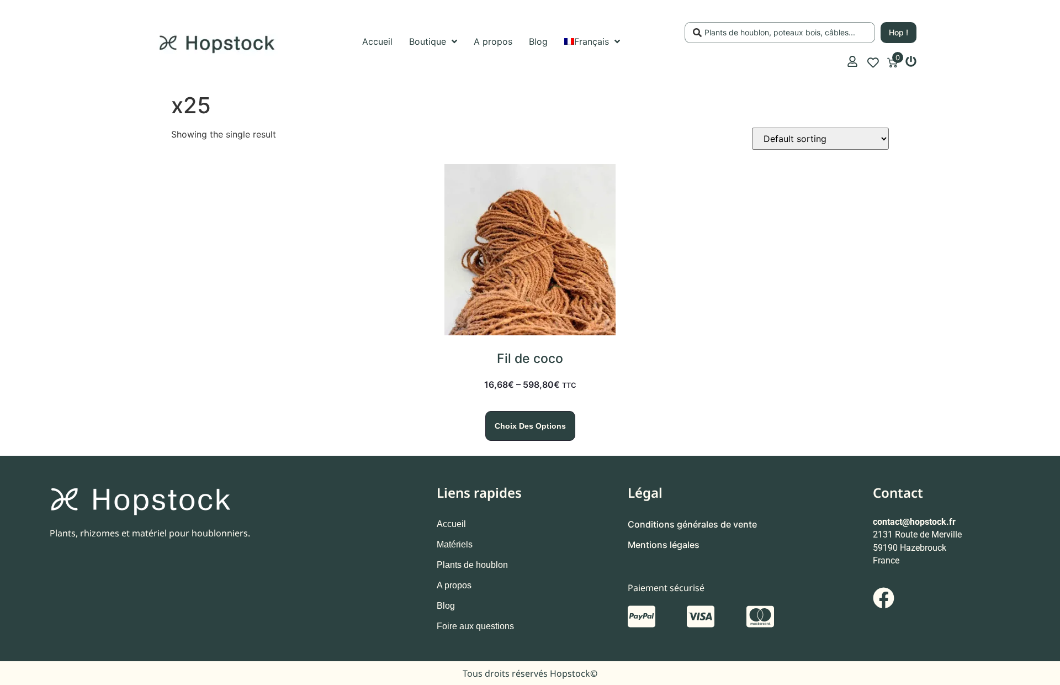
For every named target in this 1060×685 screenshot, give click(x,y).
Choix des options (530, 425)
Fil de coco (530, 358)
